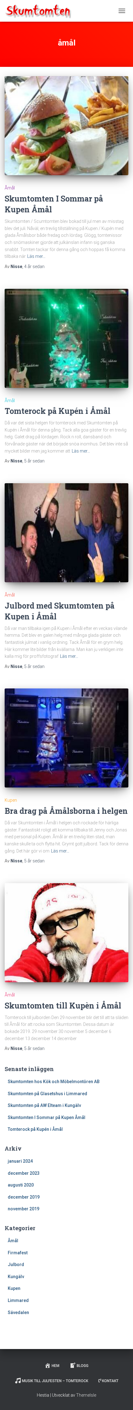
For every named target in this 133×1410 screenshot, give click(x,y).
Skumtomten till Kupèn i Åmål (63, 1005)
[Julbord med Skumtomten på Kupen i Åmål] (66, 532)
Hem (55, 1366)
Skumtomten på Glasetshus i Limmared (47, 1093)
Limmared (18, 1300)
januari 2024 (20, 1161)
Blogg (82, 1366)
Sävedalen (18, 1312)
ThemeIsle (86, 1395)
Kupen (11, 800)
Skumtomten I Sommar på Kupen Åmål (46, 1117)
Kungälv (16, 1276)
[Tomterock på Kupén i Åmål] (66, 338)
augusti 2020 (21, 1184)
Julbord (16, 1264)
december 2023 (24, 1173)
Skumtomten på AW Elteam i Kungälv (44, 1105)
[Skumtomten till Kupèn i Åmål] (66, 932)
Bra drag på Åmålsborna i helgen (66, 811)
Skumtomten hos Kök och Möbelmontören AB (54, 1081)
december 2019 (24, 1197)
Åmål (10, 187)
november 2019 (23, 1208)
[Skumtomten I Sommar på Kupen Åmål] (66, 125)
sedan (34, 266)
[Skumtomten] (40, 11)
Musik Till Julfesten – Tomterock (55, 1381)
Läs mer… (36, 256)
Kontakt (110, 1381)
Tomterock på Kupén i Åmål (57, 411)
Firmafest (18, 1252)
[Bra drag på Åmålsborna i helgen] (66, 737)
